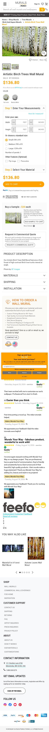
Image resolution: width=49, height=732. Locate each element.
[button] (16, 572)
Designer (39, 372)
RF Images (16, 269)
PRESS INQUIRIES (11, 627)
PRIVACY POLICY (11, 631)
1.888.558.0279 (11, 670)
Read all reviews (10, 516)
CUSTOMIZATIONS (11, 652)
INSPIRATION (9, 598)
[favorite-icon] (42, 4)
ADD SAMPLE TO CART (34, 222)
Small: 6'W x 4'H (15, 140)
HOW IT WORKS (10, 644)
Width (7, 122)
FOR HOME (8, 594)
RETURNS (8, 615)
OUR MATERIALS (10, 648)
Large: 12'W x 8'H (15, 148)
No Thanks (24, 376)
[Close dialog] (46, 354)
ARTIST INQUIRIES (11, 623)
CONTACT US (12, 337)
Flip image (12, 161)
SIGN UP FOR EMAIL (14, 691)
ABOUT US (8, 640)
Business (24, 372)
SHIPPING (8, 611)
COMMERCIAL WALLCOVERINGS (17, 590)
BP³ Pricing (18, 88)
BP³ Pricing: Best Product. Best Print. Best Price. (24, 15)
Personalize (25, 161)
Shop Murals (14, 20)
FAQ (6, 619)
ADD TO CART (12, 184)
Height (7, 129)
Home (9, 372)
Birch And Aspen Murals (12, 22)
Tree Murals (27, 20)
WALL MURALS (10, 586)
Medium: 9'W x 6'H (16, 144)
